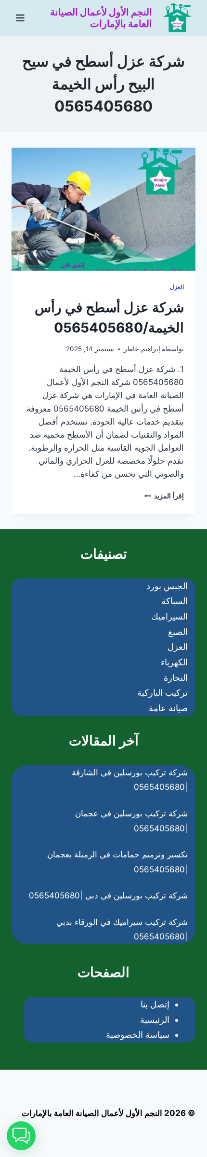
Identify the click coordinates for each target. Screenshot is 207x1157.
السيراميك (169, 616)
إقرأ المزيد (164, 496)
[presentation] (103, 209)
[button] (21, 1135)
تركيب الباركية (162, 693)
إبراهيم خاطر (142, 349)
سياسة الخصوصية (137, 1035)
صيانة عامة (168, 708)
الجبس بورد (167, 586)
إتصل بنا (155, 1004)
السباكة (174, 601)
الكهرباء (174, 662)
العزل (177, 286)
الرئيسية (154, 1020)
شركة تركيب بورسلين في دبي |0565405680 (108, 895)
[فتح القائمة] (20, 17)
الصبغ (178, 632)
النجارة (176, 678)
